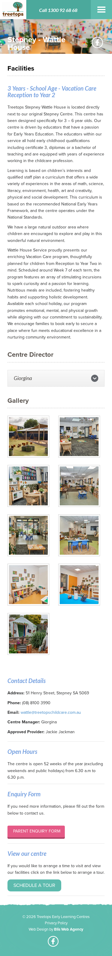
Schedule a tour (34, 885)
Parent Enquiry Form (36, 831)
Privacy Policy (56, 923)
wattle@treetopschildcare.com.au (51, 712)
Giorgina (23, 378)
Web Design (38, 929)
